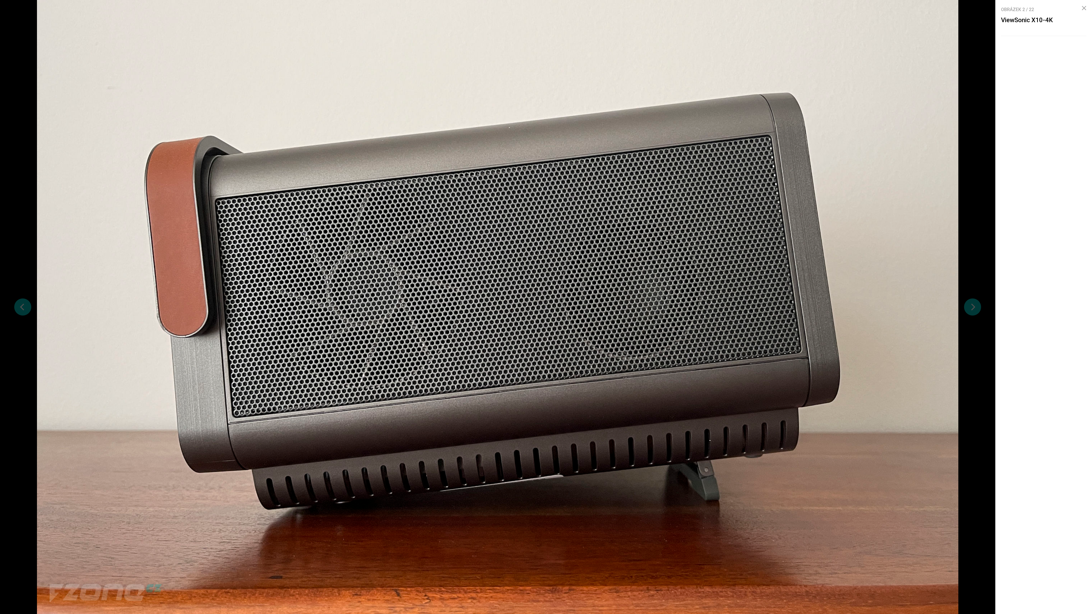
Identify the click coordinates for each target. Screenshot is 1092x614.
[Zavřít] (1084, 8)
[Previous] (22, 307)
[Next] (972, 307)
